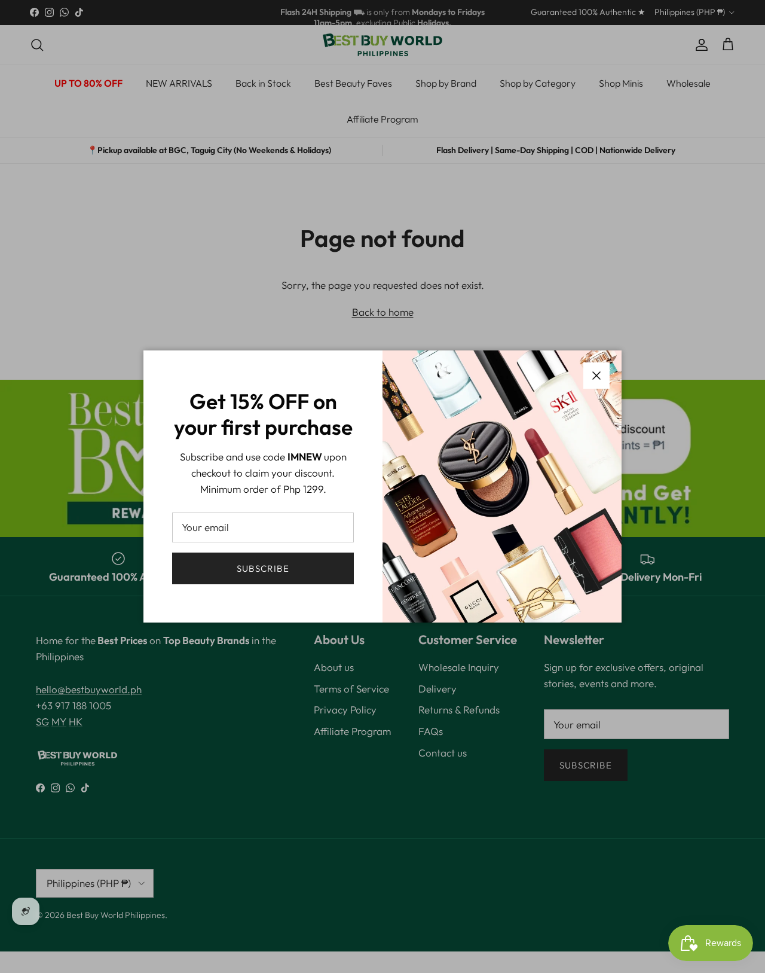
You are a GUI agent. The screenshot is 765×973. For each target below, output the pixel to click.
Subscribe (263, 568)
